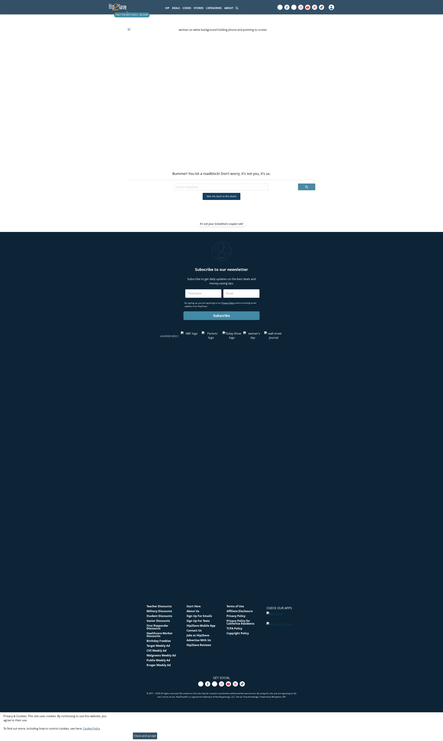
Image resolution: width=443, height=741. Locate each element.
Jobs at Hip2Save (198, 635)
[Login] (331, 7)
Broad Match (188, 180)
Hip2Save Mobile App (201, 625)
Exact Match (209, 180)
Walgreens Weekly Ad (161, 655)
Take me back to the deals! (221, 196)
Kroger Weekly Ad (159, 665)
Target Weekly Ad (158, 645)
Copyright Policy (238, 633)
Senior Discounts (158, 620)
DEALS (176, 8)
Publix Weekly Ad (158, 660)
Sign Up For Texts (198, 620)
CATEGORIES (214, 8)
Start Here (194, 606)
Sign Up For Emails (199, 616)
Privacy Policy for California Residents (240, 622)
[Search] (237, 8)
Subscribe (221, 315)
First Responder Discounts (157, 627)
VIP (167, 8)
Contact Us (194, 630)
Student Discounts (159, 616)
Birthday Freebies (159, 640)
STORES (198, 8)
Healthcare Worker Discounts (160, 634)
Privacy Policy (236, 616)
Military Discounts (159, 611)
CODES (187, 8)
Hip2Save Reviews (199, 645)
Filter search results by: (162, 180)
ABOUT (228, 8)
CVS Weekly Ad (156, 650)
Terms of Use (235, 606)
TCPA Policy (234, 628)
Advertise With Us (199, 640)
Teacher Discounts (159, 606)
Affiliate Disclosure (240, 611)
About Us (193, 611)
